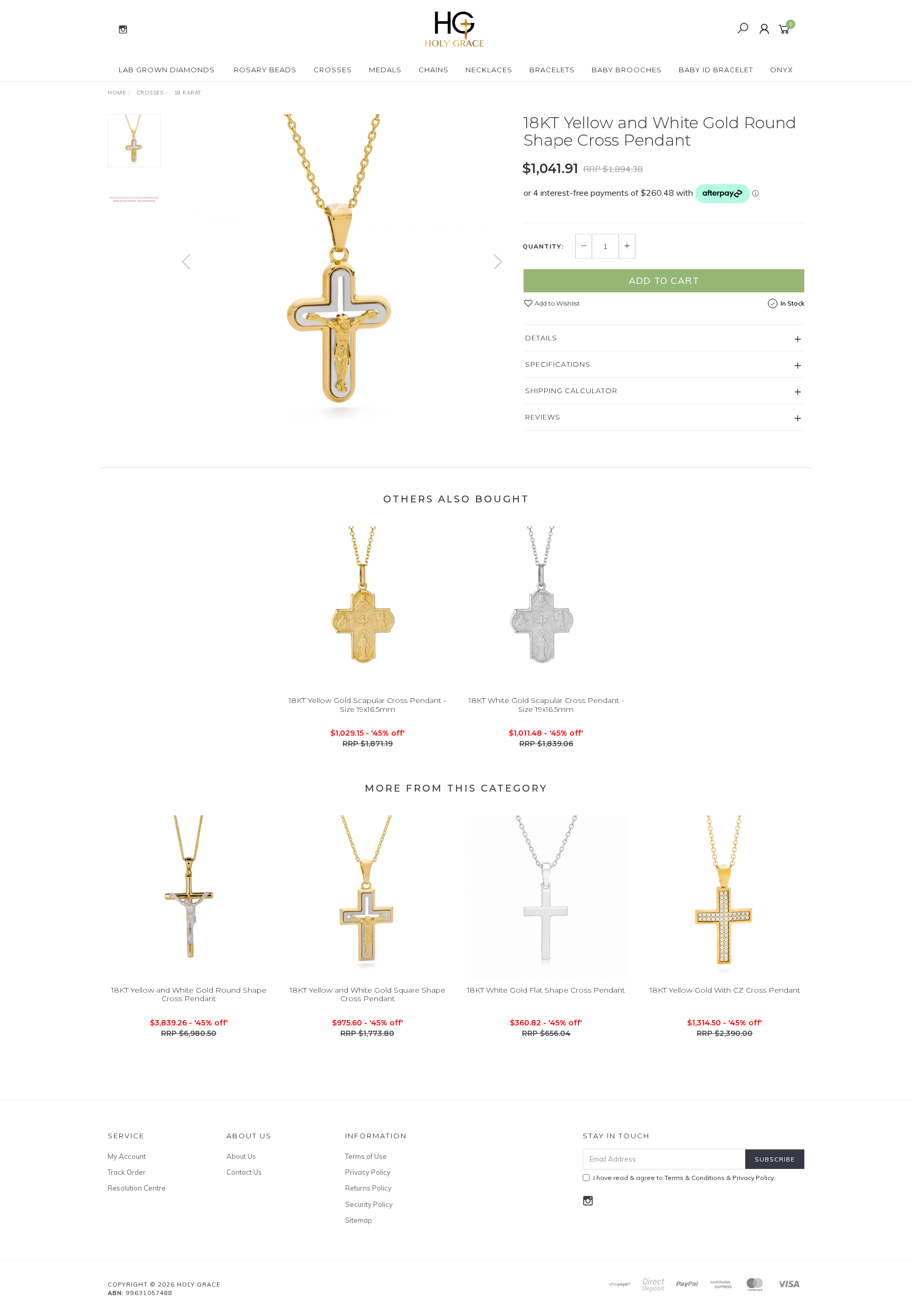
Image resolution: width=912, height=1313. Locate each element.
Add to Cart (664, 280)
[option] (342, 272)
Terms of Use (366, 1156)
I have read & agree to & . (684, 1178)
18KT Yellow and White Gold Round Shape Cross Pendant (189, 994)
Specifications (558, 364)
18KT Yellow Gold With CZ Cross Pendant (725, 990)
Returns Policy (368, 1188)
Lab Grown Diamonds (167, 69)
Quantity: (543, 246)
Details (541, 338)
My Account (127, 1156)
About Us (241, 1156)
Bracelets (552, 69)
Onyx (781, 69)
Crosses (333, 69)
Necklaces (489, 69)
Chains (434, 69)
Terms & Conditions (694, 1178)
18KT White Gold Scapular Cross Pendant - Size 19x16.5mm (546, 705)
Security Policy (369, 1204)
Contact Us (244, 1172)
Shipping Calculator (571, 390)
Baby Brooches (627, 69)
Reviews (542, 417)
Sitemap (358, 1220)
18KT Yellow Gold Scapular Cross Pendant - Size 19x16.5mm (367, 705)
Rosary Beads (265, 69)
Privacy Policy (368, 1172)
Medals (385, 69)
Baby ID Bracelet (716, 69)
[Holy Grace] (455, 28)
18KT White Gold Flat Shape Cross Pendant (546, 990)
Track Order (127, 1172)
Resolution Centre (137, 1188)
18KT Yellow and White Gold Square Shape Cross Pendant (367, 994)
